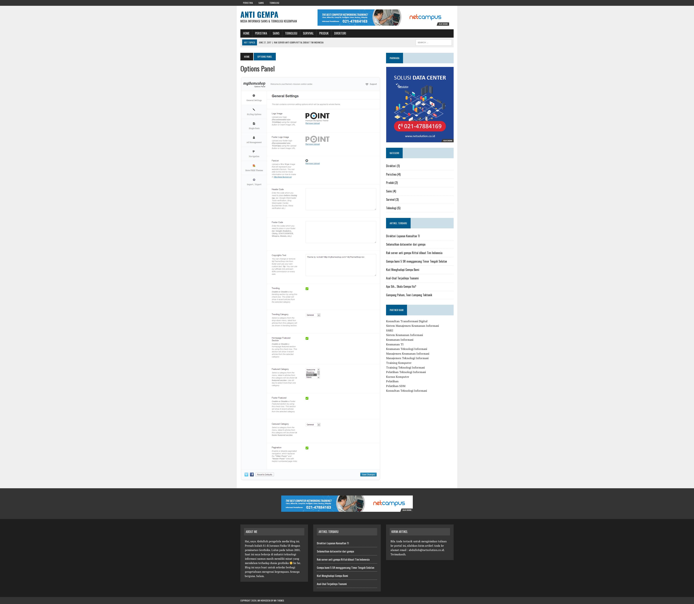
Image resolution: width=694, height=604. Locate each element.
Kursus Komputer (397, 377)
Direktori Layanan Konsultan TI (403, 236)
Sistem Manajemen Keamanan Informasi (412, 326)
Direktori (340, 33)
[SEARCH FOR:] (434, 42)
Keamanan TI (395, 344)
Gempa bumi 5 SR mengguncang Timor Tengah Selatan (416, 261)
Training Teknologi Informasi (405, 367)
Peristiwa (248, 2)
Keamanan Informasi (399, 340)
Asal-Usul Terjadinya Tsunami (402, 278)
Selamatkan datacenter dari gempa (405, 244)
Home (246, 33)
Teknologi (274, 2)
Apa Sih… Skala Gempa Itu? (401, 286)
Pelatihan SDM (395, 386)
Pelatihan (392, 381)
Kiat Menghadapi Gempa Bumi (402, 269)
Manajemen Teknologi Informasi (407, 358)
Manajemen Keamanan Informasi (407, 354)
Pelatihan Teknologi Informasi (406, 372)
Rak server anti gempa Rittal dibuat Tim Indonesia (414, 253)
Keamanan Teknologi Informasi (406, 349)
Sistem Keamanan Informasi (404, 335)
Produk (324, 33)
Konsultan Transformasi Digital (406, 321)
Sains (261, 2)
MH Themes (279, 600)
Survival (308, 33)
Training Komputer (399, 363)
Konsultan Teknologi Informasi (406, 391)
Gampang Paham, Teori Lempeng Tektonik (409, 295)
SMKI (389, 330)
